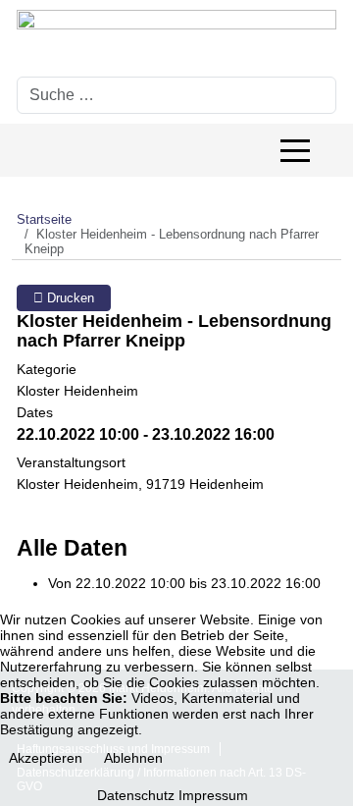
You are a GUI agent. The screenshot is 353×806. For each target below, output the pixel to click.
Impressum (213, 795)
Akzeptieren (45, 758)
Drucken (68, 298)
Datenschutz (136, 795)
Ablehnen (133, 758)
